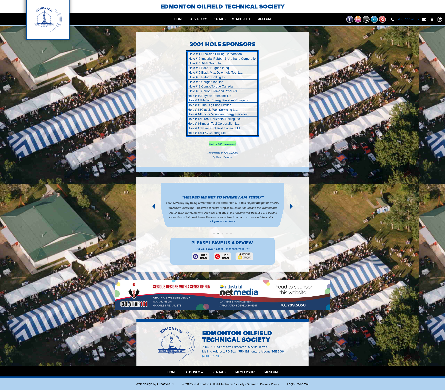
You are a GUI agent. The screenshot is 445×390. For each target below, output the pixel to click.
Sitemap (252, 384)
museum (264, 19)
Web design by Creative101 (155, 383)
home (178, 19)
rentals (219, 19)
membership (241, 19)
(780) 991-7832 (212, 356)
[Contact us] (425, 19)
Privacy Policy (269, 384)
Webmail (303, 383)
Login (291, 383)
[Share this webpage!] (441, 19)
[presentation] (153, 206)
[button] (214, 233)
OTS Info (197, 19)
